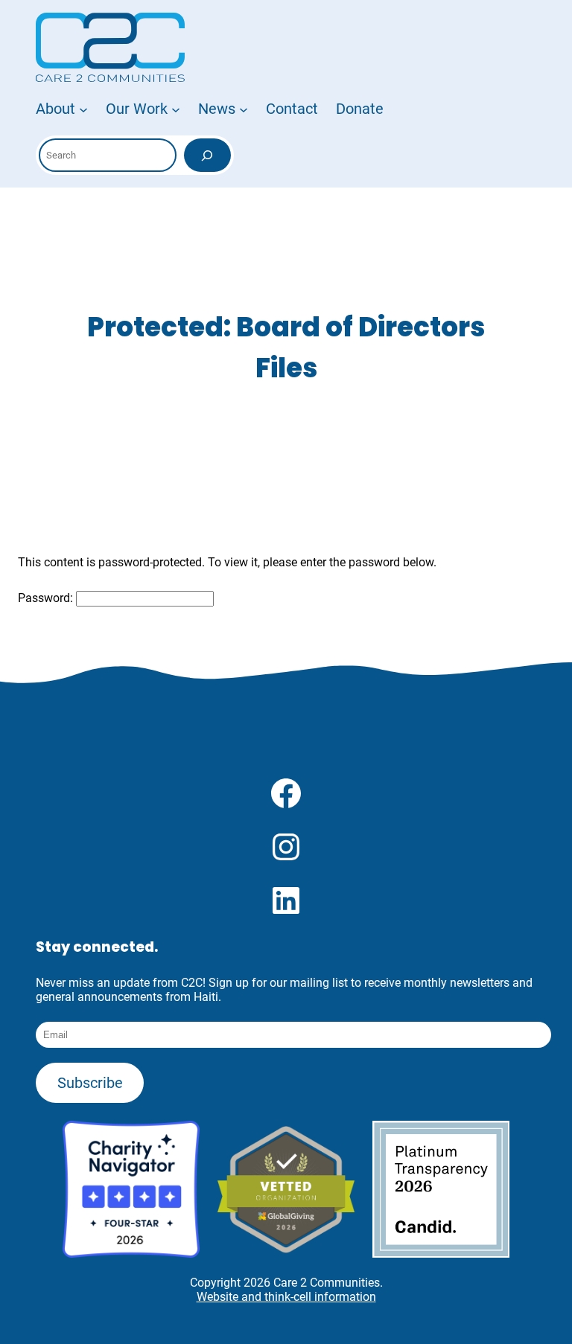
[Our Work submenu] (175, 108)
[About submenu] (83, 108)
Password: (47, 598)
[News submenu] (243, 108)
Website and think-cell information (286, 1297)
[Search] (207, 155)
